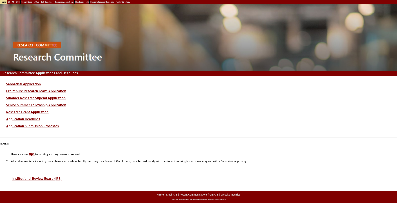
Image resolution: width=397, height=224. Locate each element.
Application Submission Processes (32, 126)
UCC (18, 2)
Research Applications (64, 2)
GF (9, 2)
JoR (87, 2)
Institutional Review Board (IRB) (37, 179)
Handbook (79, 2)
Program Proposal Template (102, 2)
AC (13, 2)
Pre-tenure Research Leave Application (36, 91)
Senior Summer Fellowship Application (36, 105)
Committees (26, 2)
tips (32, 154)
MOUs (36, 2)
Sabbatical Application (23, 84)
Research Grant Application (27, 112)
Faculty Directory (123, 2)
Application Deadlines (23, 119)
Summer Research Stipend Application (36, 98)
